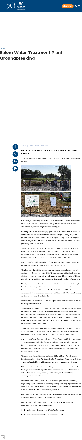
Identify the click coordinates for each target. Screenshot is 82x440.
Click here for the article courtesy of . (42, 410)
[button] (76, 6)
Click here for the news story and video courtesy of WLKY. (42, 414)
